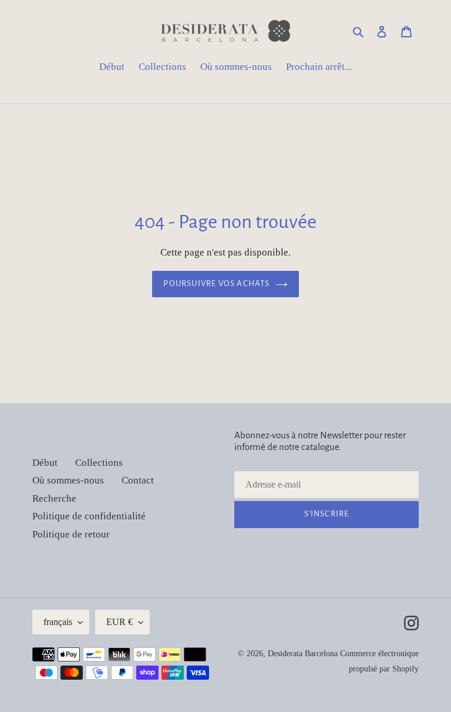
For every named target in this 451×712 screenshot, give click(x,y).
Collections (99, 462)
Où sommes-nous (68, 480)
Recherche (54, 498)
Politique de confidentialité (89, 516)
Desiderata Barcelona (303, 653)
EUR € (119, 622)
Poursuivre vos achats (216, 283)
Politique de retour (71, 534)
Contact (138, 480)
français (57, 622)
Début (45, 462)
